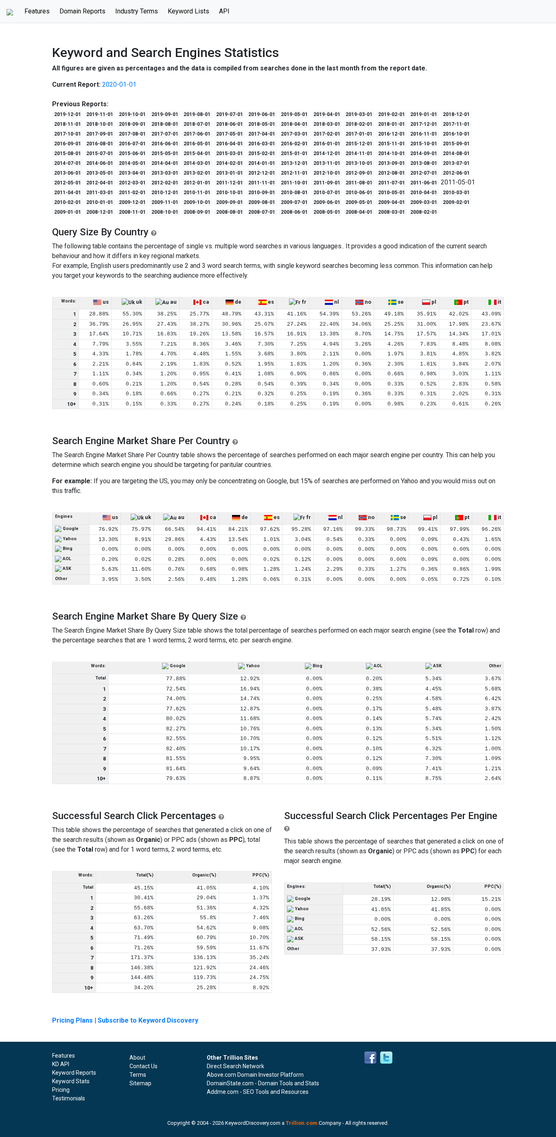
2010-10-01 (229, 192)
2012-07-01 (423, 173)
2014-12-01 (326, 153)
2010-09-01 (261, 192)
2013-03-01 (164, 173)
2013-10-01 (359, 163)
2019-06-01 (261, 114)
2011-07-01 (391, 183)
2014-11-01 (359, 153)
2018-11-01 (67, 124)
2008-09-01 (197, 212)
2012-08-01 (391, 173)
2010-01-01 (99, 202)
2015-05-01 (164, 153)
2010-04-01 (423, 192)
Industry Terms (136, 11)
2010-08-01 (294, 192)
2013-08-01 (423, 163)
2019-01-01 (423, 114)
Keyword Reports (74, 1072)
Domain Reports (82, 11)
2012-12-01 (261, 173)
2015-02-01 (261, 153)
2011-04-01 (67, 192)
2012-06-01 (456, 173)
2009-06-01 (326, 202)
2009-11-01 (164, 202)
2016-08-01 (99, 144)
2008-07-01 (261, 212)
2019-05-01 (294, 114)
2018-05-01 (261, 124)
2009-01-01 (67, 212)
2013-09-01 (391, 163)
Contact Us (143, 1066)
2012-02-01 (164, 183)
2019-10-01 (132, 114)
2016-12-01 (391, 134)
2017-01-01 (359, 134)
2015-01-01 (294, 153)
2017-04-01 (261, 134)
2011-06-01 (423, 183)
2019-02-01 (391, 114)
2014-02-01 (229, 163)
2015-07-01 (99, 153)
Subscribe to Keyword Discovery (148, 1020)
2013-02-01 (197, 173)
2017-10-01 (67, 134)
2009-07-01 (294, 202)
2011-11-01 (261, 183)
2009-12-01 (132, 202)
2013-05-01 (99, 173)
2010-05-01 (391, 192)
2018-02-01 (359, 124)
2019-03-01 (359, 114)
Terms (137, 1074)
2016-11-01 (423, 134)
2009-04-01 (391, 202)
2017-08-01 (132, 134)
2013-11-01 (326, 163)
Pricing (61, 1090)
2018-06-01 (229, 124)
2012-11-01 (294, 173)
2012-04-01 (99, 183)
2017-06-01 (197, 134)
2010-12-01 (164, 192)
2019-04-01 (326, 114)
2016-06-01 (164, 144)
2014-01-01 (261, 163)
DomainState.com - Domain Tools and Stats (263, 1083)
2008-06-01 (294, 212)
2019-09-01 (164, 114)
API (224, 11)
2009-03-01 (423, 202)
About (137, 1057)
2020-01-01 (119, 84)
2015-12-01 (359, 144)
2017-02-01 (326, 134)
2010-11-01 (197, 192)
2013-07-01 (456, 163)
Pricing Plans (72, 1020)
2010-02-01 (67, 202)
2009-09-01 (229, 202)
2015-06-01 (132, 153)
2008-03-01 (391, 212)
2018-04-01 (294, 124)
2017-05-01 (229, 134)
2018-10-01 (99, 124)
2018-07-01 (197, 124)
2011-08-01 (359, 183)
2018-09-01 (132, 124)
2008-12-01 (99, 212)
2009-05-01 (359, 202)
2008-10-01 (164, 212)
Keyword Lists (188, 11)
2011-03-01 (99, 192)
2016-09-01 (67, 144)
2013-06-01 (67, 173)
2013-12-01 (294, 163)
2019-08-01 (197, 114)
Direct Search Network (235, 1066)
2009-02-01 (456, 202)
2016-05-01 (197, 144)
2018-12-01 (456, 114)
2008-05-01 (326, 212)
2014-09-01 (423, 153)
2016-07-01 (132, 144)
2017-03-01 (294, 134)
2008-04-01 (359, 212)
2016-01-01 (326, 144)
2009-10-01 (197, 202)
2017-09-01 (99, 134)
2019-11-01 (99, 114)
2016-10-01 (456, 134)
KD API (60, 1064)
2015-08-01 (67, 153)
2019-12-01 (67, 114)
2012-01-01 (197, 183)
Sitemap (140, 1083)
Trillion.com (301, 1123)
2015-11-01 (391, 144)
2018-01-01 (391, 124)
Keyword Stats (71, 1081)
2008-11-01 (132, 212)
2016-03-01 (261, 144)
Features (39, 11)
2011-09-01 (326, 183)
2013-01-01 (229, 173)
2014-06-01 (99, 163)
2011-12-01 (229, 183)
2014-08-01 (456, 153)
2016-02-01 (294, 144)
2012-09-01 (359, 173)
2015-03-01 (229, 153)
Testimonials (68, 1098)
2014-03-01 (197, 163)
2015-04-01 (197, 153)
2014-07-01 (67, 163)
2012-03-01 (132, 183)
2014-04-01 (164, 163)
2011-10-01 (294, 183)
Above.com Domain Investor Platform (255, 1074)
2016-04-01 (229, 144)
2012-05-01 (67, 183)
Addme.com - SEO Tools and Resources (258, 1092)
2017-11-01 (456, 124)
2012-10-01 (326, 173)
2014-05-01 (132, 163)
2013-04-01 (132, 173)
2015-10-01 (423, 144)
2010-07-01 (326, 192)
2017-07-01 (164, 134)
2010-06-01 (359, 192)
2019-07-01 (229, 114)
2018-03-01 (326, 124)
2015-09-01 (456, 144)
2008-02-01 (423, 212)
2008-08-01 (229, 212)
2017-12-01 (423, 124)
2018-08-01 (164, 124)
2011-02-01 (132, 192)
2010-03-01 (456, 192)
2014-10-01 (391, 153)
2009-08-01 (261, 202)
